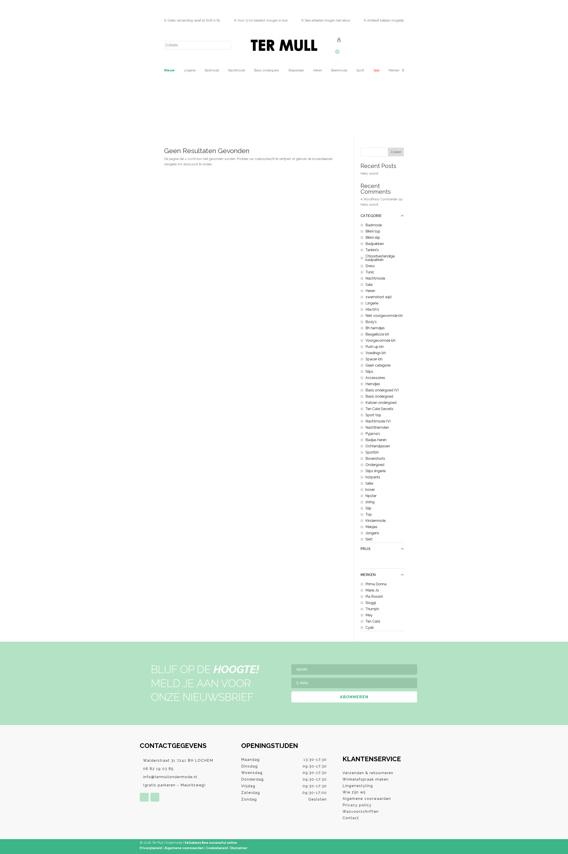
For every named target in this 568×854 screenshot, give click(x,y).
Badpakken (374, 244)
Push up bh (374, 347)
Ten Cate (372, 621)
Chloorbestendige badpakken (380, 258)
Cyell (369, 627)
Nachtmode (236, 70)
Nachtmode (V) (378, 421)
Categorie (371, 216)
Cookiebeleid (217, 848)
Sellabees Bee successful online (211, 842)
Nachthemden (377, 427)
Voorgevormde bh (380, 340)
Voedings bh (375, 353)
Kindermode (375, 521)
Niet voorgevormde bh (384, 316)
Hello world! (369, 173)
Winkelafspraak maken (366, 779)
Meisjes (371, 527)
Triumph (372, 609)
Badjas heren (376, 440)
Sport (360, 70)
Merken (368, 575)
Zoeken (395, 152)
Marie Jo (372, 590)
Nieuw (169, 70)
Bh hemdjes (375, 328)
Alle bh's (372, 309)
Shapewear (296, 70)
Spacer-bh (374, 359)
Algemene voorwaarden (367, 799)
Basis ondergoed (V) (382, 390)
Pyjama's (372, 434)
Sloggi (370, 603)
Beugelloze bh (377, 334)
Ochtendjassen (377, 446)
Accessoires (375, 378)
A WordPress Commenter (379, 199)
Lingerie (189, 70)
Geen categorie (377, 365)
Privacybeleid (151, 848)
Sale (376, 70)
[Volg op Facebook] (144, 797)
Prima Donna (376, 584)
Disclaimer (238, 848)
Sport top (373, 415)
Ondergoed (374, 465)
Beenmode (339, 70)
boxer (370, 489)
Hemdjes (372, 384)
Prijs (366, 549)
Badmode (212, 70)
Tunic (369, 272)
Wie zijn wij (354, 792)
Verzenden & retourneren (368, 773)
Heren (317, 70)
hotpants (372, 477)
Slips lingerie (375, 471)
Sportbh (372, 452)
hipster (371, 496)
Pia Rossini (374, 596)
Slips (369, 371)
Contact (351, 818)
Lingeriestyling (358, 786)
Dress (370, 266)
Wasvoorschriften (361, 811)
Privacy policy (357, 805)
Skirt (369, 539)
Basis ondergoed (266, 70)
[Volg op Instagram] (154, 797)
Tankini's (372, 250)
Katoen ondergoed (380, 402)
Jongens (372, 533)
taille (369, 483)
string (370, 502)
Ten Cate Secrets (379, 409)
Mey (369, 615)
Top (368, 514)
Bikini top (372, 231)
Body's (371, 322)
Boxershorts (375, 458)
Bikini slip (372, 237)
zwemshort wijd (378, 297)
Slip (368, 508)
